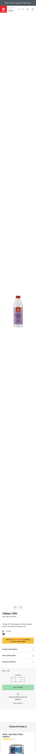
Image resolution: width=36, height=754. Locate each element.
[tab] (18, 649)
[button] (18, 9)
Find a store (17, 703)
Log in (18, 3)
